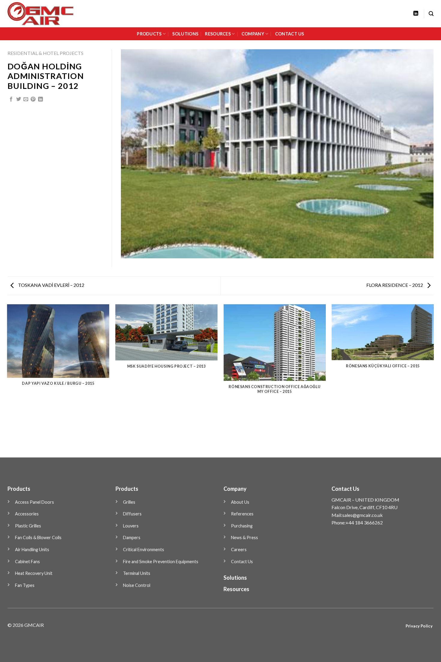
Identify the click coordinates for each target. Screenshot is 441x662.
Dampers (131, 537)
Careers (239, 549)
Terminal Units (136, 573)
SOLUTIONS (185, 33)
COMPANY (253, 33)
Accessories (27, 513)
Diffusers (132, 513)
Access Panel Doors (34, 502)
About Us (240, 502)
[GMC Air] (49, 13)
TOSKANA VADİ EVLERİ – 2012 (50, 285)
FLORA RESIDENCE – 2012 (395, 285)
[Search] (431, 14)
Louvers (131, 525)
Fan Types (24, 585)
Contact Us (242, 561)
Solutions (235, 577)
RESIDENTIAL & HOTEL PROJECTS (45, 53)
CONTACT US (289, 33)
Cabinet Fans (27, 561)
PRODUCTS (149, 33)
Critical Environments (143, 549)
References (242, 513)
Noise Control (136, 585)
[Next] (433, 380)
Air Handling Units (32, 549)
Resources (236, 589)
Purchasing (242, 525)
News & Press (244, 537)
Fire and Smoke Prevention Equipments (160, 561)
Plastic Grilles (28, 525)
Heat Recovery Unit (33, 573)
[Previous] (7, 380)
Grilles (129, 502)
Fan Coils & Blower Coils (38, 537)
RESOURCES (218, 33)
